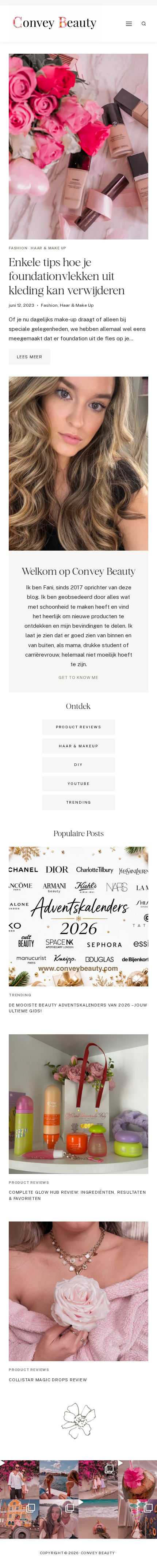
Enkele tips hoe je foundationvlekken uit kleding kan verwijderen (67, 276)
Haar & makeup (78, 746)
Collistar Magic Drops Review (48, 1380)
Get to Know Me (78, 677)
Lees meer (33, 359)
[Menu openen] (129, 24)
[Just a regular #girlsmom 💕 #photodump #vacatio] (98, 1480)
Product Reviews (79, 727)
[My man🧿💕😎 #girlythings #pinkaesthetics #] (19, 1480)
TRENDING (78, 802)
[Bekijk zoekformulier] (143, 23)
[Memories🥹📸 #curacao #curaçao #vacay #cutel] (19, 1519)
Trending (20, 995)
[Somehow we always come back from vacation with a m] (59, 1519)
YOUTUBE (79, 783)
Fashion (18, 248)
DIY (78, 764)
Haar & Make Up (48, 248)
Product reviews (29, 1182)
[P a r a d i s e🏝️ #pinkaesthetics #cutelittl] (59, 1480)
